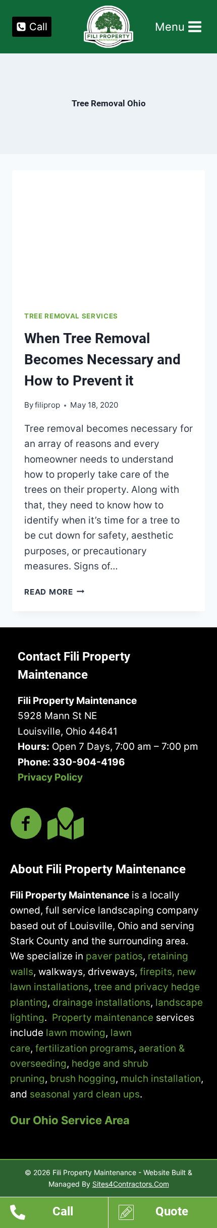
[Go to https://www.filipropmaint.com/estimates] (168, 1213)
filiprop (47, 405)
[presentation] (108, 234)
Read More (54, 592)
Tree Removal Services (71, 316)
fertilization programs (84, 1048)
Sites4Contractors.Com (130, 1184)
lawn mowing (75, 1033)
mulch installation (161, 1078)
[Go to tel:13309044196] (59, 1213)
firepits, (157, 972)
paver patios (114, 956)
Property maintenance (102, 1017)
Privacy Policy (50, 777)
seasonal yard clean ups (85, 1094)
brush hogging (83, 1078)
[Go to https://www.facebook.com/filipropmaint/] (26, 824)
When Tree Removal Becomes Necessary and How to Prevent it (102, 359)
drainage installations (101, 1002)
